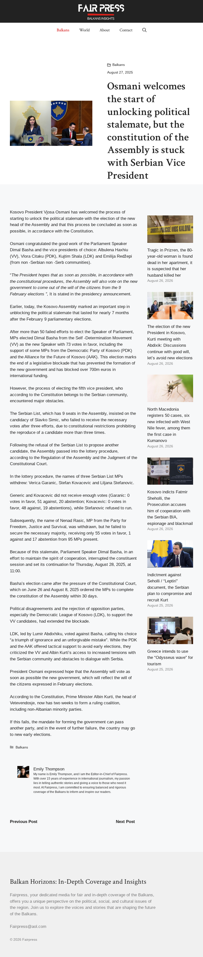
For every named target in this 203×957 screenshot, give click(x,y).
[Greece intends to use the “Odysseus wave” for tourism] (170, 640)
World (84, 30)
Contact (126, 30)
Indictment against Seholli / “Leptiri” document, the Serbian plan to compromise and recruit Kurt (169, 587)
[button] (144, 30)
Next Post (125, 821)
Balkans (63, 30)
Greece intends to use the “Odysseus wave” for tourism (170, 657)
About (105, 30)
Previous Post (23, 821)
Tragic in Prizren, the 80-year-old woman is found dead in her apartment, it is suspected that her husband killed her (170, 263)
